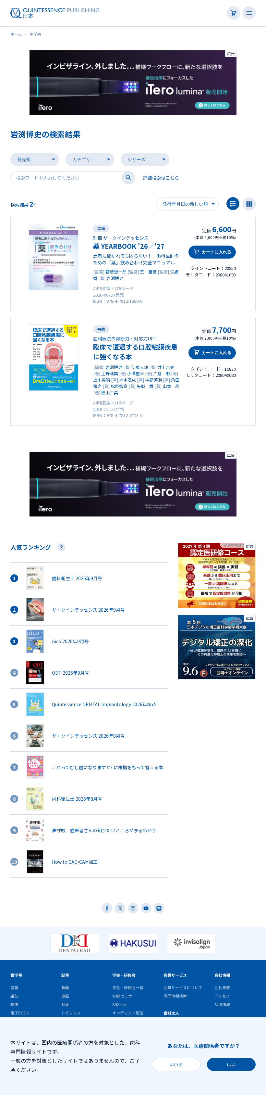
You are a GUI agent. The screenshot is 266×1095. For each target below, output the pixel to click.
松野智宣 (119, 386)
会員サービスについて (182, 987)
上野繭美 (109, 373)
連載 (65, 996)
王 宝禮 (148, 272)
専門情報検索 (175, 996)
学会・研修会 (124, 975)
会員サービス (175, 975)
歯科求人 (171, 1013)
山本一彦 (171, 386)
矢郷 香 (145, 386)
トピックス (71, 1012)
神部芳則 (153, 380)
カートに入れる (216, 251)
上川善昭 (101, 380)
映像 (14, 1004)
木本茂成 (127, 380)
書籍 (101, 228)
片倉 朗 (161, 373)
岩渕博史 (114, 278)
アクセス (222, 996)
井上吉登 (165, 367)
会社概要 (222, 987)
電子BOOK (19, 1012)
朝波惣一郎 (116, 272)
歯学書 (16, 975)
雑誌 (14, 996)
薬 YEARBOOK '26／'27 (128, 246)
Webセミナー (124, 996)
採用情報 (222, 1004)
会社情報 (222, 975)
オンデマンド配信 (127, 1012)
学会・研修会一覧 (127, 987)
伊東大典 (139, 367)
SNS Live (119, 1004)
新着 (65, 987)
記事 (65, 975)
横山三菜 (109, 392)
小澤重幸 (135, 373)
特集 (65, 1004)
